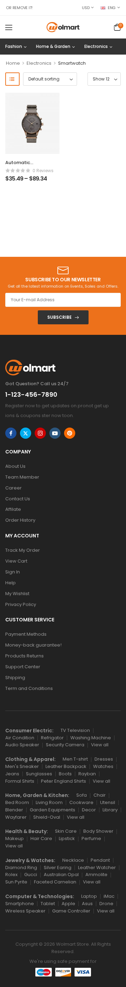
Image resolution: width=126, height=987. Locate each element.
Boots (65, 773)
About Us (15, 466)
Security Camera (65, 744)
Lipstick (67, 838)
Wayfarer (16, 817)
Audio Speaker (22, 744)
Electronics (96, 46)
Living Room (49, 802)
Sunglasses (39, 773)
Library (110, 809)
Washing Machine (90, 737)
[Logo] (63, 27)
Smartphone (19, 903)
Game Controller (71, 911)
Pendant (100, 860)
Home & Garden (53, 46)
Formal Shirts (19, 781)
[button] (8, 27)
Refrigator (52, 737)
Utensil (107, 802)
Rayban (87, 773)
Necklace (73, 860)
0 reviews (43, 170)
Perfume (91, 838)
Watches (103, 766)
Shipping (15, 677)
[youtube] (55, 433)
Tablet (48, 903)
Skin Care (66, 831)
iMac (109, 896)
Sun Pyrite (16, 882)
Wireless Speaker (25, 911)
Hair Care (41, 838)
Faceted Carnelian (55, 882)
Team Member (22, 477)
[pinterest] (69, 433)
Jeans (12, 773)
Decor (89, 809)
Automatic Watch (17, 165)
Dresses (103, 759)
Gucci (30, 874)
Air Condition (19, 737)
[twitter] (25, 433)
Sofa (81, 795)
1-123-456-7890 (31, 394)
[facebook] (10, 433)
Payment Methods (26, 634)
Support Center (22, 666)
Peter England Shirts (63, 781)
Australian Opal (61, 874)
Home (13, 63)
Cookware (81, 802)
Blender (14, 809)
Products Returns (24, 656)
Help (10, 582)
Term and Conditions (29, 688)
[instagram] (40, 433)
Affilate (13, 509)
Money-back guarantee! (33, 645)
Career (13, 488)
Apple (68, 903)
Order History (20, 520)
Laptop (89, 896)
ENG (111, 7)
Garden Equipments (52, 809)
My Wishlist (17, 593)
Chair (99, 795)
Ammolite (96, 874)
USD (85, 7)
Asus (87, 903)
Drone (106, 903)
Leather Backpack (66, 766)
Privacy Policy (20, 604)
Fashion (13, 46)
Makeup (14, 838)
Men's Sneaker (22, 766)
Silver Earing (57, 867)
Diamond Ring (21, 867)
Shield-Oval (46, 817)
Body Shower (98, 831)
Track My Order (22, 550)
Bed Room (17, 802)
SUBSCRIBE (59, 317)
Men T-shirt (75, 759)
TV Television (75, 730)
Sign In (12, 572)
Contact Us (17, 498)
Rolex (11, 874)
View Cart (16, 561)
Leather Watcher (97, 867)
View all (99, 744)
